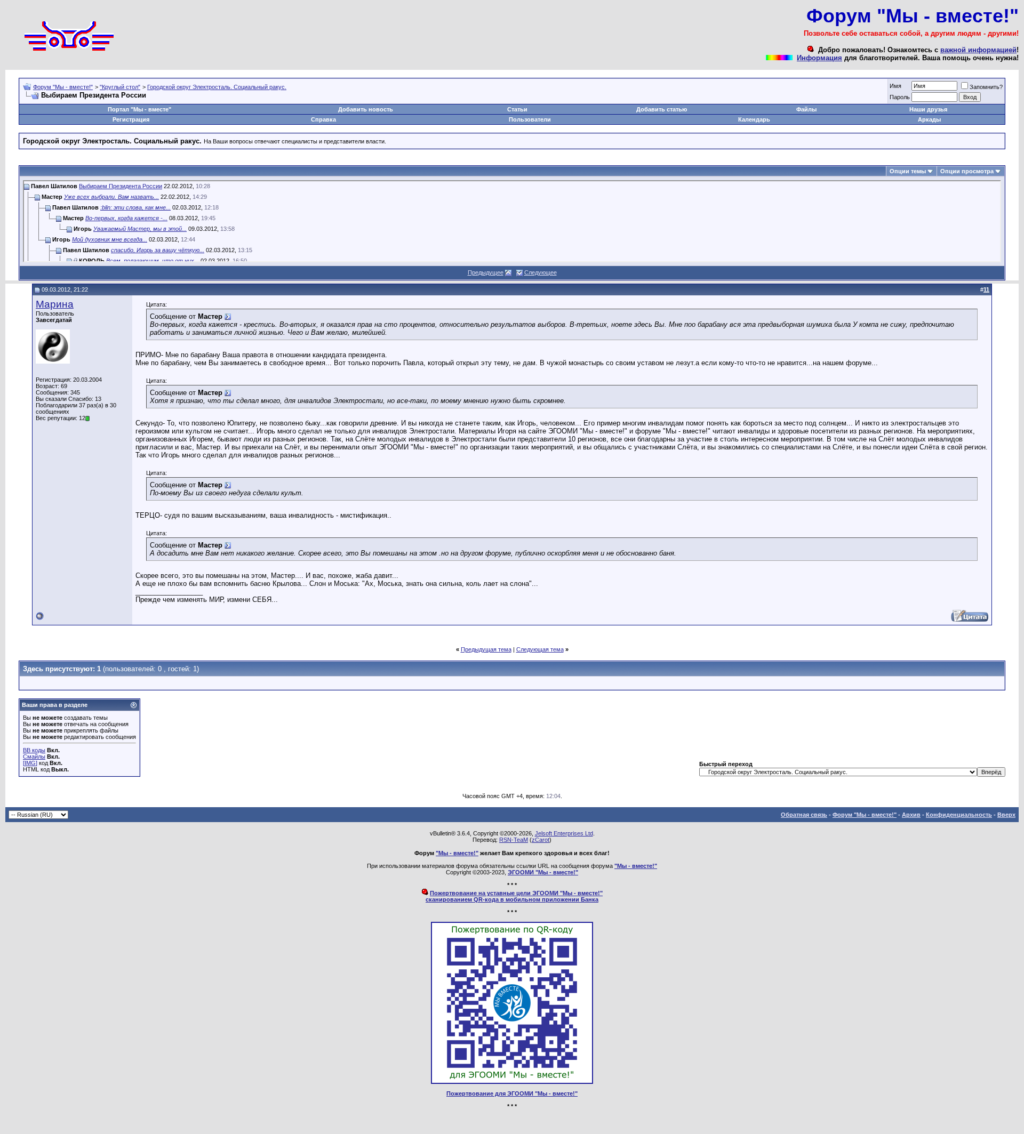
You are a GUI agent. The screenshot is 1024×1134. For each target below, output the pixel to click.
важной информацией (978, 50)
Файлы (806, 109)
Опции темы (908, 171)
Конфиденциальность (959, 814)
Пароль (900, 97)
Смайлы (34, 756)
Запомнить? (986, 87)
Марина (55, 304)
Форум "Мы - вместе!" (63, 87)
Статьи (517, 109)
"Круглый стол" (120, 87)
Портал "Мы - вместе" (139, 109)
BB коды (34, 750)
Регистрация (131, 119)
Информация (819, 58)
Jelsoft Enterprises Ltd (564, 833)
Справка (323, 119)
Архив (911, 814)
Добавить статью (661, 109)
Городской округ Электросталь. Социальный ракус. (216, 87)
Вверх (1006, 814)
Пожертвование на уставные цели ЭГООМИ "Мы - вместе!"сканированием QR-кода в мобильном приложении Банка (514, 896)
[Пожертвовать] (512, 1082)
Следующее (540, 272)
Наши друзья (928, 109)
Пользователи (530, 119)
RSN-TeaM (513, 840)
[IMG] (30, 763)
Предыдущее (485, 272)
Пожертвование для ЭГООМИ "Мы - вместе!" (512, 1093)
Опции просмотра (967, 171)
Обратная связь (804, 814)
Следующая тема (540, 649)
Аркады (929, 119)
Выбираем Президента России (120, 186)
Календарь (754, 119)
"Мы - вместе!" (457, 853)
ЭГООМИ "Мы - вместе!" (543, 872)
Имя (895, 86)
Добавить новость (365, 109)
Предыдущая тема (486, 649)
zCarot (540, 840)
